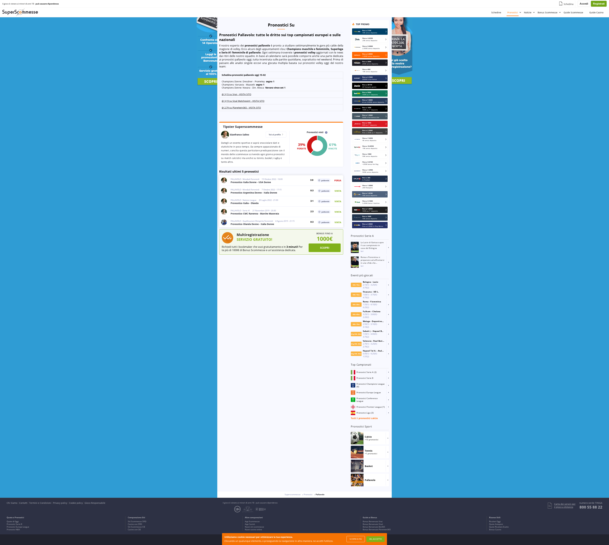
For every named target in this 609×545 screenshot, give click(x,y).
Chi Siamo (12, 502)
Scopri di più (356, 539)
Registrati (599, 3)
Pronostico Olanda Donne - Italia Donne (252, 224)
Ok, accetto (375, 539)
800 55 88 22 (591, 507)
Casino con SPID (135, 524)
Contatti (23, 502)
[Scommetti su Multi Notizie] (152, 272)
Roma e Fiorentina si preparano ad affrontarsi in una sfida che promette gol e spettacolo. (372, 260)
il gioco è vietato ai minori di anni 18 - (30, 4)
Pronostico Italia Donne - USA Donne (251, 182)
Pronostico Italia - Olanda (245, 203)
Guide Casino (596, 12)
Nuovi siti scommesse (254, 526)
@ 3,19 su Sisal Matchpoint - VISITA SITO (243, 100)
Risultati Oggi (495, 521)
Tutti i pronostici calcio (364, 418)
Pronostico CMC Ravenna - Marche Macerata (255, 213)
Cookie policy (76, 502)
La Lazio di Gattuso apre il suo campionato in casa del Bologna (372, 245)
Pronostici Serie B (14, 524)
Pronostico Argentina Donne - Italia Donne (254, 192)
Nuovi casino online (253, 529)
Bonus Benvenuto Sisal (373, 524)
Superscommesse (293, 494)
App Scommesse (252, 521)
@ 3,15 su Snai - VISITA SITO (236, 94)
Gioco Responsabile (95, 502)
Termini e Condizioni (40, 502)
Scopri (324, 248)
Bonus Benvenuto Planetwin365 (377, 529)
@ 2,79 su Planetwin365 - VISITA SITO (241, 107)
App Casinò (250, 524)
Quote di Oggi (13, 521)
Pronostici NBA (13, 529)
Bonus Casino (495, 529)
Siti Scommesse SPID (137, 521)
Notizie (527, 12)
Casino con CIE (134, 529)
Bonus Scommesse (547, 12)
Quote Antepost (496, 524)
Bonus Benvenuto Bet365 (374, 526)
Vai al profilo (275, 134)
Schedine (496, 12)
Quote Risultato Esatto (499, 526)
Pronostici (512, 12)
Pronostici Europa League (18, 526)
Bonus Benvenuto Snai (373, 521)
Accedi (584, 3)
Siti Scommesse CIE (136, 526)
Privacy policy (60, 502)
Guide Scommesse (573, 12)
